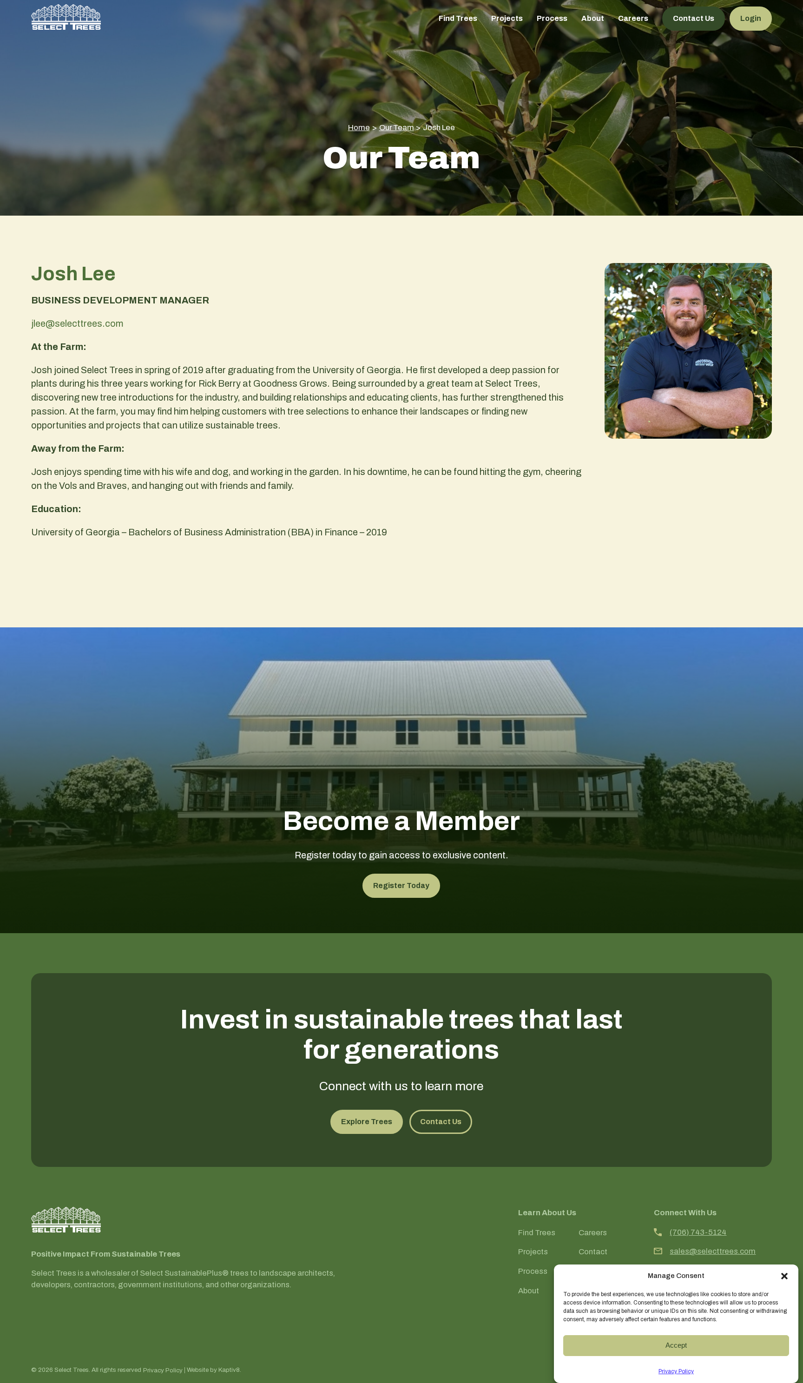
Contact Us (693, 18)
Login (750, 18)
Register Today (401, 885)
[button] (784, 1276)
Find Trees (458, 18)
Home (359, 127)
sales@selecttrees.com (713, 1251)
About (592, 18)
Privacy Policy (676, 1371)
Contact (593, 1252)
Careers (633, 18)
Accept (676, 1345)
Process (552, 18)
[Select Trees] (66, 17)
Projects (507, 18)
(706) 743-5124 (698, 1232)
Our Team (396, 127)
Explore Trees (366, 1122)
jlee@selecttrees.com (77, 323)
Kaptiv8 (229, 1369)
